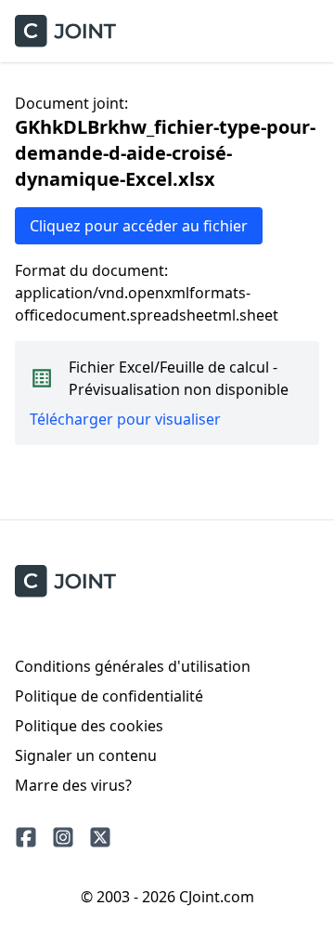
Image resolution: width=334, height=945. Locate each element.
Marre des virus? (73, 785)
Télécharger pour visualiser (125, 419)
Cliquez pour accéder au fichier (139, 226)
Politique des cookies (89, 725)
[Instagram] (63, 837)
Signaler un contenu (86, 755)
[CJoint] (65, 581)
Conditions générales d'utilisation (132, 666)
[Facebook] (26, 837)
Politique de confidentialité (109, 696)
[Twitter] (100, 837)
